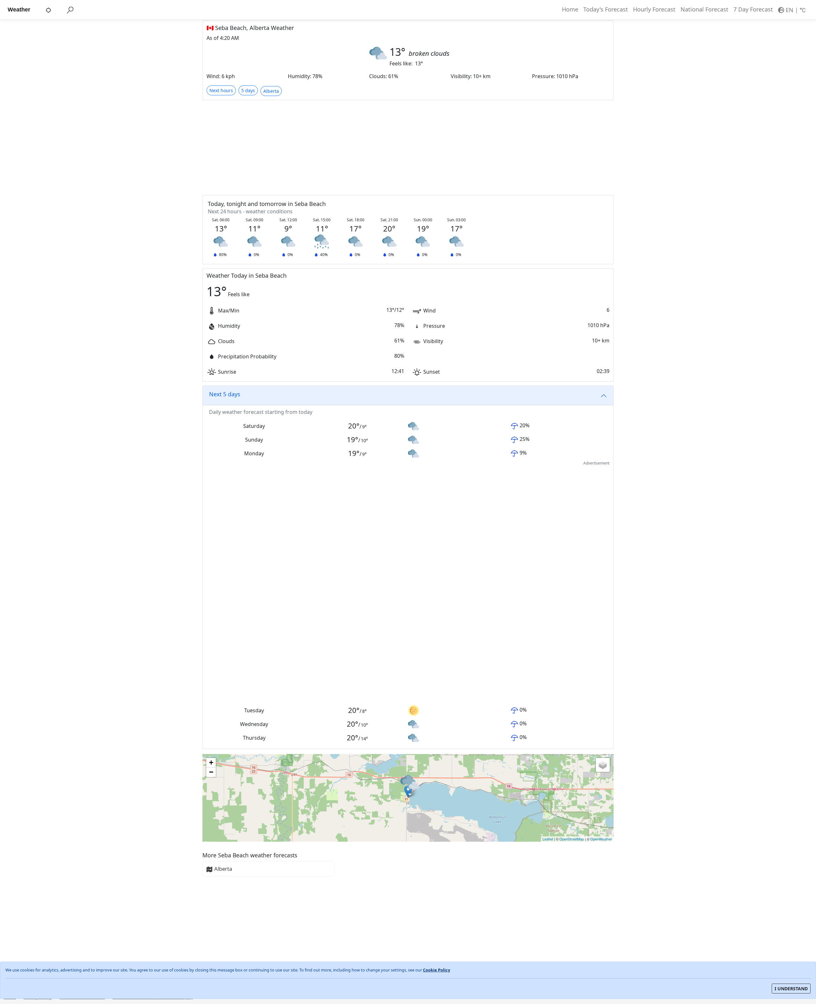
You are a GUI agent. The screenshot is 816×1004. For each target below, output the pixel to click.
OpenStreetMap (571, 838)
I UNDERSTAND (791, 989)
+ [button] (211, 762)
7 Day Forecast (753, 9)
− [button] (211, 772)
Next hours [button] (221, 90)
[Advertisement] (393, 147)
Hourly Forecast (654, 9)
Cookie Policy (436, 970)
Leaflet (548, 838)
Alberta (223, 868)
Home (570, 9)
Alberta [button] (271, 91)
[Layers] (603, 765)
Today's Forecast (605, 9)
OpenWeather (601, 838)
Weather (19, 9)
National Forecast (704, 9)
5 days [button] (248, 90)
